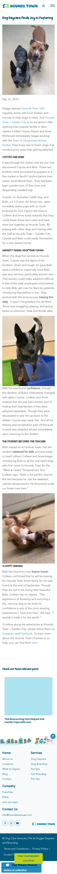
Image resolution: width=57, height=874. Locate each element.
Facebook (26, 633)
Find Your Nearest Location (28, 858)
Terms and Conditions (16, 849)
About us (7, 759)
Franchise (7, 792)
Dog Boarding (39, 764)
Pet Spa (35, 769)
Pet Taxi (35, 779)
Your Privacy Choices (24, 865)
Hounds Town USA (33, 108)
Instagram (8, 633)
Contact (6, 779)
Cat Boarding (38, 774)
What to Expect (11, 769)
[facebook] (5, 823)
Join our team (10, 802)
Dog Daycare (38, 759)
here (34, 643)
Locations (7, 764)
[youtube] (17, 823)
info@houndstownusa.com (17, 815)
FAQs (5, 797)
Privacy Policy (40, 849)
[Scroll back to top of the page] (53, 736)
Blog (5, 774)
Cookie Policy (11, 855)
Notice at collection (15, 870)
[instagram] (11, 823)
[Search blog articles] (43, 6)
